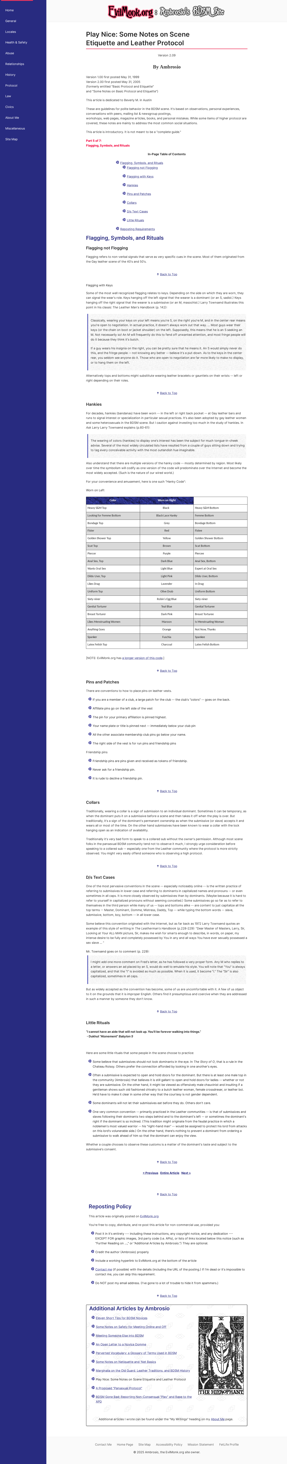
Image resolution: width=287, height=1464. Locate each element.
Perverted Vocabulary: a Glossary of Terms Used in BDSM (136, 1353)
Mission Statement (201, 1444)
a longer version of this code (142, 658)
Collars (132, 202)
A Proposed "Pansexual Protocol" (119, 1388)
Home (9, 10)
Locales (10, 31)
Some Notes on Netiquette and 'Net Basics (126, 1362)
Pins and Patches (139, 194)
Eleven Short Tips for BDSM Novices (121, 1318)
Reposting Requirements (137, 229)
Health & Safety (16, 42)
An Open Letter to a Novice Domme (121, 1344)
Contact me (103, 1269)
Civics (9, 107)
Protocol (11, 85)
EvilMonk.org (149, 1216)
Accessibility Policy (169, 1444)
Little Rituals (135, 220)
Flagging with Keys (140, 176)
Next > (186, 1173)
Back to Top (168, 274)
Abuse (9, 53)
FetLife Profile (229, 1444)
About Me (12, 117)
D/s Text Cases (137, 211)
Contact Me (103, 1444)
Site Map (11, 139)
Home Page (125, 1444)
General (10, 21)
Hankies (132, 185)
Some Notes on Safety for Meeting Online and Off (131, 1327)
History (10, 74)
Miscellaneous (15, 128)
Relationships (14, 64)
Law (8, 96)
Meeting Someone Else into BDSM (120, 1335)
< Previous (150, 1173)
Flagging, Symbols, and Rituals (141, 163)
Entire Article (169, 1173)
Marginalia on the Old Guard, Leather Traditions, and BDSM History (143, 1370)
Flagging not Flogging (142, 167)
